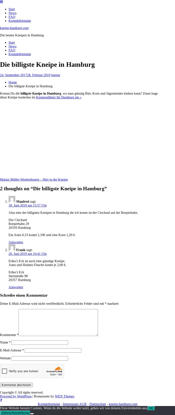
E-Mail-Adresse (12, 350)
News (12, 13)
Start (12, 9)
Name (5, 342)
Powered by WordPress (16, 396)
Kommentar (9, 335)
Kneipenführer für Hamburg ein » (59, 97)
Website (5, 358)
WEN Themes (64, 396)
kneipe (55, 75)
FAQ (12, 17)
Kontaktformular (20, 20)
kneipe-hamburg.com (14, 28)
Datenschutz (97, 404)
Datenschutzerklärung (15, 412)
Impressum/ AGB (75, 404)
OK (151, 408)
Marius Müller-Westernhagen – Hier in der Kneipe (34, 179)
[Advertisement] (80, 140)
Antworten (16, 242)
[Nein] (32, 413)
